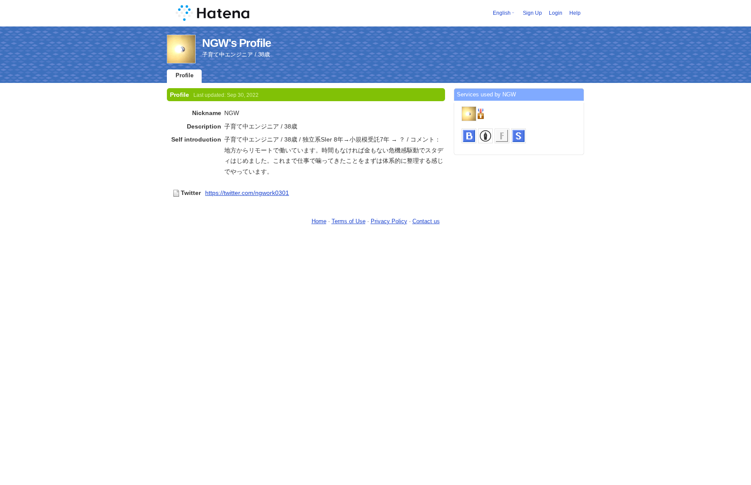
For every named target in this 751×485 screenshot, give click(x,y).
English (502, 13)
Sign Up (532, 13)
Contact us (426, 221)
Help (575, 13)
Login (555, 13)
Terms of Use (349, 221)
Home (319, 221)
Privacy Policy (389, 221)
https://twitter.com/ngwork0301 (247, 192)
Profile (184, 75)
